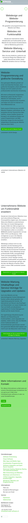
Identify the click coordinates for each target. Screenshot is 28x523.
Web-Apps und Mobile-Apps (12, 461)
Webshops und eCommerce (11, 475)
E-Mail (3, 401)
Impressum (6, 497)
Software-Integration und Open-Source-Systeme (13, 466)
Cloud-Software (8, 459)
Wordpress (15, 234)
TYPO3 (6, 234)
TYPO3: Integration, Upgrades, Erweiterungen (12, 477)
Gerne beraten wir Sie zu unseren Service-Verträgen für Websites (14, 334)
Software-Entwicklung (10, 457)
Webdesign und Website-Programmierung (14, 18)
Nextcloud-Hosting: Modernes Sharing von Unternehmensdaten (15, 469)
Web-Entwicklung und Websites (12, 473)
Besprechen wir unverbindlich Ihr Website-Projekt (14, 273)
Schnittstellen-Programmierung (12, 463)
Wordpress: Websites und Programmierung (11, 481)
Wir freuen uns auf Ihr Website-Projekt (11, 129)
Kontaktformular (6, 405)
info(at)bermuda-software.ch (10, 394)
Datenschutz (7, 500)
